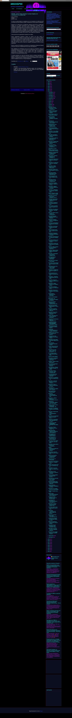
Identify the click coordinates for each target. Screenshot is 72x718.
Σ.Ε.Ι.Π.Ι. (31, 8)
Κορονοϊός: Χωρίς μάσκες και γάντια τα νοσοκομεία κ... (53, 445)
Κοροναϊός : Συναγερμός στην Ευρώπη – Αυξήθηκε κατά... (53, 254)
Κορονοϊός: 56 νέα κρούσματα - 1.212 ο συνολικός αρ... (53, 145)
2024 (49, 84)
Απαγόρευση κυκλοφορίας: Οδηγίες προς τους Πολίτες (53, 402)
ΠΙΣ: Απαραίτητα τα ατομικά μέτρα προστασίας (52, 258)
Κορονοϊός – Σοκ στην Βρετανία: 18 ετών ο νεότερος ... (53, 382)
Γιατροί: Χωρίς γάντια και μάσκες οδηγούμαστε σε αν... (53, 347)
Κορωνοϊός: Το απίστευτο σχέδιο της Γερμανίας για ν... (53, 163)
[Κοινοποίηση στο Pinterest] (36, 61)
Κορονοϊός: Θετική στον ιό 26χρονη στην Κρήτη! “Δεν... (53, 291)
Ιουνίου (50, 101)
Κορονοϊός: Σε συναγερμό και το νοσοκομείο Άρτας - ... (53, 417)
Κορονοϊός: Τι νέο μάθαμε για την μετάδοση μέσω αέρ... (53, 132)
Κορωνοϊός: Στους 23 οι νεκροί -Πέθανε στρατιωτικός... (53, 267)
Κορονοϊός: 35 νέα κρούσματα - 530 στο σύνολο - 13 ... (53, 428)
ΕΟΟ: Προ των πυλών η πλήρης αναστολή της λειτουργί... (53, 135)
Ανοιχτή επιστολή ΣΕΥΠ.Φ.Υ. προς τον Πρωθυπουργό (53, 497)
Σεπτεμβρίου (51, 96)
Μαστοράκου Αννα (55, 556)
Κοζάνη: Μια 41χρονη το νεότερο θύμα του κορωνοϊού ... (53, 316)
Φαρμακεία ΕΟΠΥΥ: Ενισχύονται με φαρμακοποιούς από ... (53, 303)
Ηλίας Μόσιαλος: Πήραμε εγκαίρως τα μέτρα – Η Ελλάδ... (53, 368)
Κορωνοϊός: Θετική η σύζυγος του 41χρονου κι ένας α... (53, 220)
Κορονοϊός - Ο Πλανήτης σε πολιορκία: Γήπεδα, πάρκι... (53, 190)
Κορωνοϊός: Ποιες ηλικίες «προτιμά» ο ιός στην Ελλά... (53, 441)
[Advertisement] (54, 666)
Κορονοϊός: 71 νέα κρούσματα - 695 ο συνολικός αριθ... (52, 371)
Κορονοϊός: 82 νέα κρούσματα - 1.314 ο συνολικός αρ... (53, 108)
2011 (49, 551)
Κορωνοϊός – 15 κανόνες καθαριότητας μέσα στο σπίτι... (53, 277)
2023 (49, 86)
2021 (49, 89)
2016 (49, 543)
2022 (49, 87)
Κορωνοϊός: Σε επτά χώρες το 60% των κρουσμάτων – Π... (52, 350)
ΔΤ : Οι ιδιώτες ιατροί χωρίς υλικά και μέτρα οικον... (53, 354)
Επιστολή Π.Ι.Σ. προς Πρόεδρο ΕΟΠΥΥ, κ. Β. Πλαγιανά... (53, 217)
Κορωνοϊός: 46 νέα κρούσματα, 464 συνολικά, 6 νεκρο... (53, 526)
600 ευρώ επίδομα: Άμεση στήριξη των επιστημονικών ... (53, 213)
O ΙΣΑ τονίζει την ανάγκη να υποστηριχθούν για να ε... (53, 206)
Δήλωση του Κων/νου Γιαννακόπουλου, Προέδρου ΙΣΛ (53, 456)
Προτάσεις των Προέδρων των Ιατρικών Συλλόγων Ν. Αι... (53, 224)
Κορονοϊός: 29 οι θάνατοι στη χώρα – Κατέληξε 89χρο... (53, 210)
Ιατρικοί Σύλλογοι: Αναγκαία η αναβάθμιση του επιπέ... (53, 486)
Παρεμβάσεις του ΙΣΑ (52, 148)
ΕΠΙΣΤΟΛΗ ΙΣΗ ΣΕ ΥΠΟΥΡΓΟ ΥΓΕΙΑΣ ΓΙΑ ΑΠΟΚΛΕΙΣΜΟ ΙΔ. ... (53, 431)
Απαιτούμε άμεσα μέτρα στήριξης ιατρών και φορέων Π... (53, 200)
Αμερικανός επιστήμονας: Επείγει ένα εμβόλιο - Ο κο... (53, 270)
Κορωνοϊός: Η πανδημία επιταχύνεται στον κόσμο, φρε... (53, 359)
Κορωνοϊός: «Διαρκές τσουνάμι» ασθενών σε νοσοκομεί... (53, 187)
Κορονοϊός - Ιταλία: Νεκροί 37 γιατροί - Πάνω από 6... (52, 167)
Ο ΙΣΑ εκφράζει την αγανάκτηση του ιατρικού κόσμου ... (52, 435)
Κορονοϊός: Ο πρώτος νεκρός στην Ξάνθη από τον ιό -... (53, 287)
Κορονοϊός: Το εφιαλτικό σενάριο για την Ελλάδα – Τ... (53, 409)
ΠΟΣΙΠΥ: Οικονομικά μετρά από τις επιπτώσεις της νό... (53, 465)
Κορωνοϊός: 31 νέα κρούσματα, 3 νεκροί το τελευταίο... (53, 472)
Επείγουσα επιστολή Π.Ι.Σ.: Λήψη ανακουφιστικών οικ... (53, 515)
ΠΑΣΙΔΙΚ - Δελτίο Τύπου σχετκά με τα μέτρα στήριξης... (53, 111)
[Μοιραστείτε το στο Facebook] (35, 61)
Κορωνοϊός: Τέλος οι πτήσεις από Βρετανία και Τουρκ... (53, 385)
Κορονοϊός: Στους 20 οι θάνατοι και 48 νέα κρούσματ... (53, 313)
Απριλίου (50, 104)
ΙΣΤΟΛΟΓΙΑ (26, 8)
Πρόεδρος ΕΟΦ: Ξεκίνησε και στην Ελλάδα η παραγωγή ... (53, 247)
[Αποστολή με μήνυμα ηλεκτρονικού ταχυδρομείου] (32, 61)
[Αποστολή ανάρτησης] (31, 61)
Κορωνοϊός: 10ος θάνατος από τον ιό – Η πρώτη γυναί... (53, 462)
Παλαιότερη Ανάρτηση (38, 89)
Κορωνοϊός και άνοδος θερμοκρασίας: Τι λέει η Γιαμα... (53, 306)
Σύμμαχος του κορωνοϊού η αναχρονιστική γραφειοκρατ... (53, 153)
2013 (49, 548)
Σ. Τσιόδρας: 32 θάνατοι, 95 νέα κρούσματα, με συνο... (53, 203)
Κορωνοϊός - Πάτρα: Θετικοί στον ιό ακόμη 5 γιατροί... (53, 284)
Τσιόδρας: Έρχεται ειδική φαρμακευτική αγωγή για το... (53, 251)
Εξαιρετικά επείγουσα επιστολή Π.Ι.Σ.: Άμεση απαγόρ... (53, 522)
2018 (49, 540)
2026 (49, 81)
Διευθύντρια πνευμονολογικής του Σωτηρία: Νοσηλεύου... (53, 330)
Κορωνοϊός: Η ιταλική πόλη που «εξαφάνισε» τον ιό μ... (53, 184)
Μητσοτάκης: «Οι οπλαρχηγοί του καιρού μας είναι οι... (53, 299)
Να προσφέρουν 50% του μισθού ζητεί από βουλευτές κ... (53, 139)
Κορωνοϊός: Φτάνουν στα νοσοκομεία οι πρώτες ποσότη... (53, 241)
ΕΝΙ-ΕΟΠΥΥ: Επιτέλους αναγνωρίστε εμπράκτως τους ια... (53, 196)
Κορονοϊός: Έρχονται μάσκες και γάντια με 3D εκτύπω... (53, 281)
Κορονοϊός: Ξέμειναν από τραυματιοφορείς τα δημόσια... (53, 142)
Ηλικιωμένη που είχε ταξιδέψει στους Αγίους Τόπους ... (53, 337)
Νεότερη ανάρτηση (15, 89)
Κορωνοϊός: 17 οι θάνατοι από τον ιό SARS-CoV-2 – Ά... (53, 378)
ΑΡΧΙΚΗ (13, 8)
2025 (49, 83)
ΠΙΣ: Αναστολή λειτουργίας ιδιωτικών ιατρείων (53, 343)
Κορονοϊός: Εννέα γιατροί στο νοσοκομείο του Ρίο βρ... (53, 264)
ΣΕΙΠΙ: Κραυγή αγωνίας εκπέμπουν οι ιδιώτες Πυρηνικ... (53, 326)
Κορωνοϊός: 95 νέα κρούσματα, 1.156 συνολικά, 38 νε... (52, 180)
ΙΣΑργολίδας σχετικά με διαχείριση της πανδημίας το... (53, 156)
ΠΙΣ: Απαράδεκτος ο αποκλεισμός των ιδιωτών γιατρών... (52, 438)
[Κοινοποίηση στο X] (34, 61)
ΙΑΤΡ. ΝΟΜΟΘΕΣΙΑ (19, 8)
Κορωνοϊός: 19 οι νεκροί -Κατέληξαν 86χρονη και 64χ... (53, 340)
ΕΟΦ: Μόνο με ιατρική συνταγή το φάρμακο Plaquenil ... (53, 529)
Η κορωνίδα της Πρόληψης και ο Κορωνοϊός (52, 294)
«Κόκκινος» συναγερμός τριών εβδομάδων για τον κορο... (53, 420)
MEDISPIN (16, 4)
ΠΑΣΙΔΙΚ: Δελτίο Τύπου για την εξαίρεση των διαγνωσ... (53, 333)
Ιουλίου (50, 99)
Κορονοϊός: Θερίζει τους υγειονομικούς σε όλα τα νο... (53, 170)
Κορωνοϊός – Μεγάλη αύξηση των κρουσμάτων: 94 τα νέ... (53, 399)
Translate (51, 76)
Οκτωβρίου (51, 95)
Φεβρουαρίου (51, 535)
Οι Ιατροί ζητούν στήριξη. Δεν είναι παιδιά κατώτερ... (53, 476)
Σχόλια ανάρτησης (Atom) (29, 93)
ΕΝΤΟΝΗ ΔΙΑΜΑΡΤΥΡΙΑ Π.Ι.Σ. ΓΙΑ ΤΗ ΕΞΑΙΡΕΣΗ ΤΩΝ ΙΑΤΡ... (53, 482)
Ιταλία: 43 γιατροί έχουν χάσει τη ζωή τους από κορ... (53, 230)
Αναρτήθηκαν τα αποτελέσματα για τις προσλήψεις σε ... (53, 501)
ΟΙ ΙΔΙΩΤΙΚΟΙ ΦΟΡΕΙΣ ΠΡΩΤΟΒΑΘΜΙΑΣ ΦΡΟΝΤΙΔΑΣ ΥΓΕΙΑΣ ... (53, 323)
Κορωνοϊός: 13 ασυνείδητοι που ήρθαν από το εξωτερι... (53, 388)
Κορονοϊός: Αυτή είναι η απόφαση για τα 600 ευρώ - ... (53, 227)
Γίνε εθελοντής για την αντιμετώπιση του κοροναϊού (53, 375)
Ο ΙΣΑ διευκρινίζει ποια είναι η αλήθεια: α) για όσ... (53, 177)
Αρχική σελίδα (27, 89)
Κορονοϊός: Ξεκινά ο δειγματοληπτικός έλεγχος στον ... (52, 504)
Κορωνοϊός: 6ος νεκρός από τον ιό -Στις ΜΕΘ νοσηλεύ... (53, 533)
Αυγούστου (51, 98)
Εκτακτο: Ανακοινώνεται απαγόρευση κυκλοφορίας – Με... (53, 405)
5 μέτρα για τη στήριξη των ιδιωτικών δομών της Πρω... (53, 519)
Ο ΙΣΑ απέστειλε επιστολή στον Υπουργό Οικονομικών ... (53, 479)
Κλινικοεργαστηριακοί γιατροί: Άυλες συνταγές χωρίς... (53, 128)
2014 (49, 546)
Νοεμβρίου (51, 93)
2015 (49, 545)
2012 (49, 549)
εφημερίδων (56, 70)
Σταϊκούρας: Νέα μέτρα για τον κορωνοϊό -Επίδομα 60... (53, 237)
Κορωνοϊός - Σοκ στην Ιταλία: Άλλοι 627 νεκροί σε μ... (53, 453)
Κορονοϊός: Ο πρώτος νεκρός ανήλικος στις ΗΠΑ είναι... (53, 309)
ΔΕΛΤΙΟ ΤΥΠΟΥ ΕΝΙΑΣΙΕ (53, 356)
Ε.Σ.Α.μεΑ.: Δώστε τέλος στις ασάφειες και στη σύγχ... (53, 508)
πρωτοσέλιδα (52, 70)
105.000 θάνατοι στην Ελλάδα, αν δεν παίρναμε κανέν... (53, 125)
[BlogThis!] (33, 61)
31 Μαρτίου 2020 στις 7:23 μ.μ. (23, 66)
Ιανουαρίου (51, 537)
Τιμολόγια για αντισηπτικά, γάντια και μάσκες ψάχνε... (53, 122)
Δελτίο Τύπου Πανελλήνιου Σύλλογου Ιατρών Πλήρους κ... (53, 494)
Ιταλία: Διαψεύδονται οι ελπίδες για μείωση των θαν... (53, 274)
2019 (49, 539)
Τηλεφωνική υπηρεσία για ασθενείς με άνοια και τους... (53, 160)
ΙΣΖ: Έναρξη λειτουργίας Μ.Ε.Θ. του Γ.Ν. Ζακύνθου (53, 364)
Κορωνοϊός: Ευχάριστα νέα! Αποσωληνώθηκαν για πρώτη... (53, 234)
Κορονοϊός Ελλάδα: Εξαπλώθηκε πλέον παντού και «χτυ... (53, 173)
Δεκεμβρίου (51, 92)
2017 (49, 542)
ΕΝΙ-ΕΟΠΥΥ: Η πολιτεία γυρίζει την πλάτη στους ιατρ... (53, 469)
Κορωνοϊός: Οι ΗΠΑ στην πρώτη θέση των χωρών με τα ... (53, 244)
